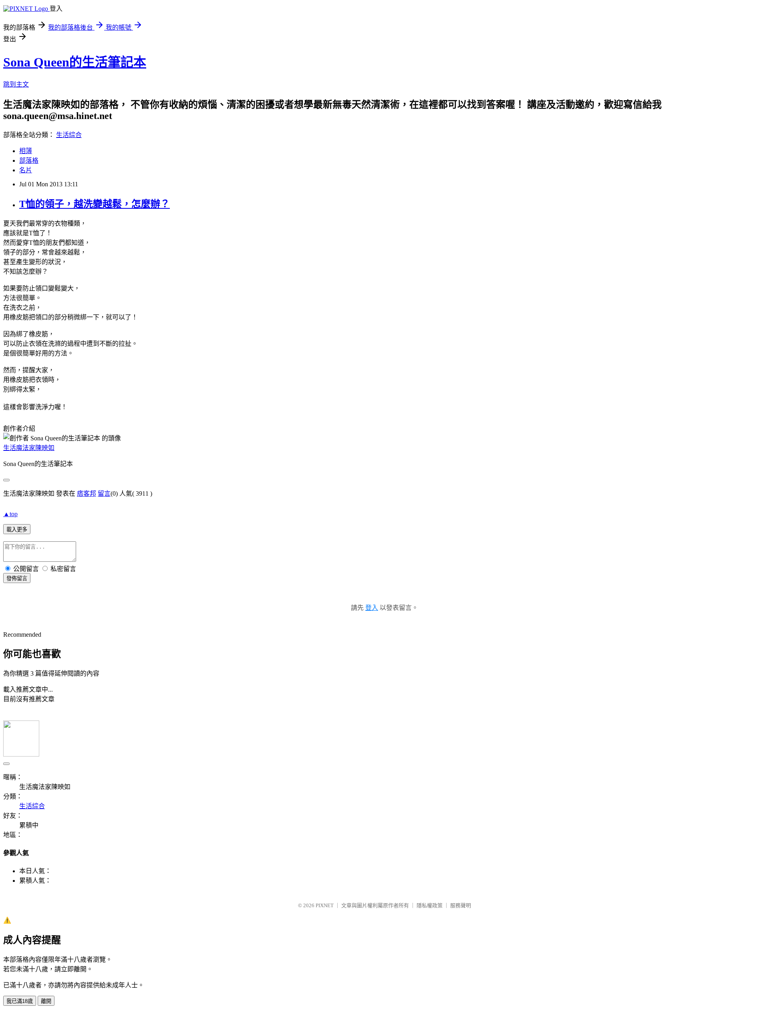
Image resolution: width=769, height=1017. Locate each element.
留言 (104, 493)
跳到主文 (16, 84)
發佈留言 (16, 578)
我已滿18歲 (19, 1001)
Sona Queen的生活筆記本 (74, 62)
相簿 (25, 150)
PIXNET (325, 905)
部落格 (28, 160)
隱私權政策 (430, 905)
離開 (46, 1001)
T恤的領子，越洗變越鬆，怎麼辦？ (94, 204)
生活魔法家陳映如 (28, 447)
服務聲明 (460, 905)
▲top (10, 514)
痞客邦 (86, 493)
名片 (25, 170)
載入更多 (16, 530)
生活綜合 (69, 134)
